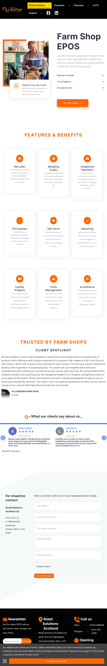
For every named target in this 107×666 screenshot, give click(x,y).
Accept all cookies (56, 661)
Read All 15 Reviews (11, 451)
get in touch (71, 103)
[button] (80, 75)
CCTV (96, 5)
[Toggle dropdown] (49, 5)
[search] (48, 13)
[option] (30, 436)
